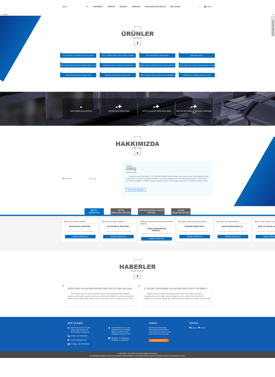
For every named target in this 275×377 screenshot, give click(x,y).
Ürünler (111, 7)
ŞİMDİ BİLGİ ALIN (158, 340)
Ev (87, 7)
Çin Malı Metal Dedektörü (98, 356)
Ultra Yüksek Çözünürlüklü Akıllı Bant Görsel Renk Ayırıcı (78, 56)
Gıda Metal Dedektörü (142, 356)
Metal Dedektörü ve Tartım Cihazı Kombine (157, 75)
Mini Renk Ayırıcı (196, 55)
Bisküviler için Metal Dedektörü (117, 75)
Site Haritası (153, 353)
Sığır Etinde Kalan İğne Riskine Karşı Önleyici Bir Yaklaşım (100, 288)
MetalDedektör (94, 211)
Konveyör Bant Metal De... (233, 226)
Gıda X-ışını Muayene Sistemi (159, 356)
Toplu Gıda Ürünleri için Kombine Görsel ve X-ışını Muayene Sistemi (78, 65)
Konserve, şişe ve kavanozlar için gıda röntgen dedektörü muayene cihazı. (118, 65)
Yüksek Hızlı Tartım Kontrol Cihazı (196, 75)
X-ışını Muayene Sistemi (177, 356)
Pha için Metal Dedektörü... (118, 226)
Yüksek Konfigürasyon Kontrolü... (156, 230)
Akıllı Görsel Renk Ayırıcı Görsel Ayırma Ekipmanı (118, 56)
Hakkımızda (98, 7)
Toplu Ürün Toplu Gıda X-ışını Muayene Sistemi (197, 65)
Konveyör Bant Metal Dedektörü (78, 75)
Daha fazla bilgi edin (136, 190)
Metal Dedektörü (128, 356)
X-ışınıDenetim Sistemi (181, 211)
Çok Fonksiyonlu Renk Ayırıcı (157, 55)
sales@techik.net (79, 340)
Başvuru (123, 7)
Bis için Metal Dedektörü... (80, 226)
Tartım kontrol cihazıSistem (151, 211)
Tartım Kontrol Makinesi (115, 356)
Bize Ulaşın (175, 7)
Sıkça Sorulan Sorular (155, 7)
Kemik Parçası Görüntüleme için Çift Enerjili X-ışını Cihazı (157, 65)
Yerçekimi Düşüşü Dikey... (194, 226)
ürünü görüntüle (80, 237)
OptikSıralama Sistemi (121, 211)
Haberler (136, 7)
